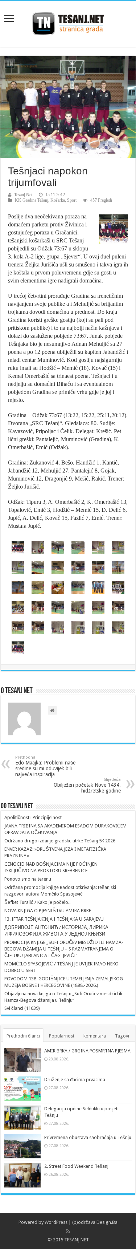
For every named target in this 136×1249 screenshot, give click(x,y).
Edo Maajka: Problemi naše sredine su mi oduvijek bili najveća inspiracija (45, 766)
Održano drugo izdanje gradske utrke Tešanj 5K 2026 (59, 840)
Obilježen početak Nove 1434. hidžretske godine (87, 785)
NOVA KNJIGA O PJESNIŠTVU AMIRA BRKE (47, 910)
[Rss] (68, 1231)
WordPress (56, 1222)
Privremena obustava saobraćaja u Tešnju (87, 1137)
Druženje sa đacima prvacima (74, 1079)
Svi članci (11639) (22, 1008)
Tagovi (122, 1036)
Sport (72, 200)
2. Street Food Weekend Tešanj (76, 1166)
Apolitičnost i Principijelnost (33, 817)
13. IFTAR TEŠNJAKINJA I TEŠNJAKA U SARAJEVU (54, 919)
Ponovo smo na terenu (27, 879)
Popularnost (61, 1036)
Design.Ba (107, 1222)
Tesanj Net (23, 194)
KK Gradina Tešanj (31, 200)
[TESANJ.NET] (68, 22)
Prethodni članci (23, 1036)
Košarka (57, 200)
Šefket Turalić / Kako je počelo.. (37, 902)
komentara (94, 1036)
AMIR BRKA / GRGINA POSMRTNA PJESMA (87, 1051)
